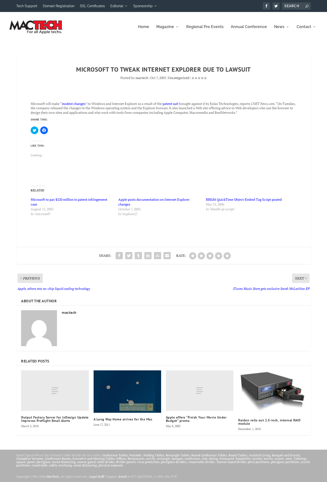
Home (143, 27)
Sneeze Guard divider (231, 462)
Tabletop (299, 458)
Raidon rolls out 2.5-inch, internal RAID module (269, 422)
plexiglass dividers (174, 462)
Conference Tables (115, 455)
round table (40, 465)
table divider (105, 462)
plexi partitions (258, 462)
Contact (304, 27)
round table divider (201, 462)
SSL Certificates (92, 6)
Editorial (116, 6)
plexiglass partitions (285, 462)
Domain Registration (58, 6)
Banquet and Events (286, 455)
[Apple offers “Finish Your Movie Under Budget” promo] (199, 390)
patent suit (170, 103)
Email (123, 476)
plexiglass (43, 462)
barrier (268, 458)
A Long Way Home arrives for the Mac (123, 419)
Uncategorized (178, 77)
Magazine (165, 27)
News (279, 27)
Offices (121, 458)
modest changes (73, 103)
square (21, 462)
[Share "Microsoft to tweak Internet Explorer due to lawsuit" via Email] (167, 255)
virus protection (148, 462)
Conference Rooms (58, 458)
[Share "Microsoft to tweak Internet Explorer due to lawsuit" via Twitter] (129, 255)
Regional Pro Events (205, 27)
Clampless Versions (30, 458)
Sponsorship (143, 6)
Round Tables (237, 455)
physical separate (110, 465)
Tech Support (26, 6)
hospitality (243, 458)
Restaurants (136, 458)
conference (192, 458)
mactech (141, 77)
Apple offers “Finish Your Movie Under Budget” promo (196, 419)
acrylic (150, 458)
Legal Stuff (96, 476)
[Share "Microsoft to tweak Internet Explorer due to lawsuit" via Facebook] (119, 255)
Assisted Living (259, 455)
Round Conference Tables (209, 455)
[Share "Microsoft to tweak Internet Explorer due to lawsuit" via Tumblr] (138, 255)
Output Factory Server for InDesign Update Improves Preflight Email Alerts (55, 419)
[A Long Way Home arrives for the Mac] (127, 391)
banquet (177, 458)
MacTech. (53, 476)
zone (288, 458)
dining (213, 458)
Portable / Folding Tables (146, 455)
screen (279, 458)
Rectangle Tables (178, 455)
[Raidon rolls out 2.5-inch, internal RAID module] (272, 392)
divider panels (126, 462)
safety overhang (60, 465)
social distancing (64, 462)
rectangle (163, 458)
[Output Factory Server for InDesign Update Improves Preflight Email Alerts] (55, 390)
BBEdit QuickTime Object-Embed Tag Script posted (244, 199)
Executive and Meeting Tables (94, 458)
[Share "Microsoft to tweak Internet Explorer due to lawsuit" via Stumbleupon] (157, 255)
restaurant (226, 458)
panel (31, 462)
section (257, 458)
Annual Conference (249, 27)
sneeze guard (86, 462)
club (204, 458)
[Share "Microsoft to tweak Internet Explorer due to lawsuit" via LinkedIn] (148, 255)
